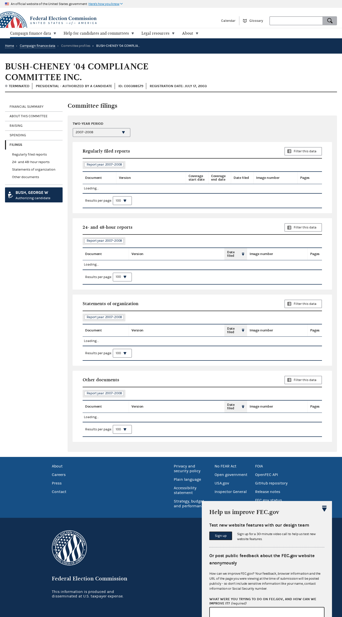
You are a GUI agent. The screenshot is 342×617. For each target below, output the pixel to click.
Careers (59, 474)
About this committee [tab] (29, 116)
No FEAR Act (225, 466)
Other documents (25, 177)
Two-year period (88, 123)
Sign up (221, 536)
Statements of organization (33, 170)
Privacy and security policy (187, 468)
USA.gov (222, 483)
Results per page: (99, 201)
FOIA (259, 466)
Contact (59, 491)
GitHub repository (271, 483)
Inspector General (231, 491)
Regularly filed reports (29, 155)
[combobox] (296, 20)
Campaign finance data (37, 46)
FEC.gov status (268, 500)
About (57, 466)
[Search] (330, 20)
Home (9, 46)
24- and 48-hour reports (31, 162)
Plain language (187, 479)
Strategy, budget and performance (190, 503)
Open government (231, 474)
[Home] (85, 20)
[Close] (324, 509)
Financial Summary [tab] (27, 107)
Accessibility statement (185, 490)
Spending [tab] (18, 135)
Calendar (228, 21)
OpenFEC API (266, 474)
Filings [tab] (16, 145)
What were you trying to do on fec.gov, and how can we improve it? (262, 601)
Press (57, 483)
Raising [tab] (16, 126)
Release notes (267, 491)
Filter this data (305, 151)
